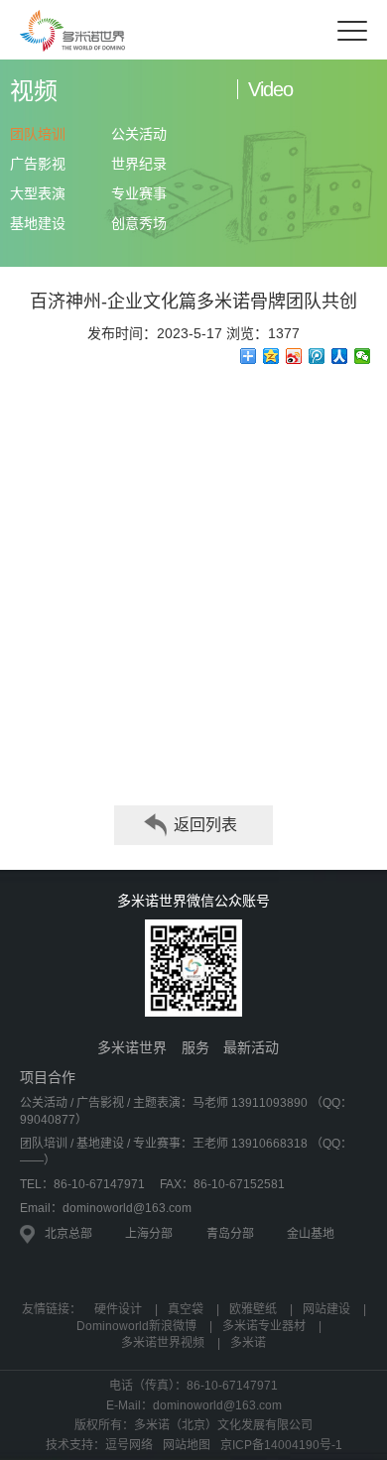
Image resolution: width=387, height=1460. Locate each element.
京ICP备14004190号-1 (281, 1445)
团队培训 (37, 134)
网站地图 (186, 1445)
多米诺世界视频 (162, 1343)
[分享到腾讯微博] (317, 356)
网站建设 (326, 1309)
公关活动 (139, 134)
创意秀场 (139, 223)
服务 (195, 1047)
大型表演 (37, 193)
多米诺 (248, 1343)
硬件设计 (118, 1309)
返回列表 (205, 824)
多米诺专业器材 (264, 1326)
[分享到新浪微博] (294, 356)
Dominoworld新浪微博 (136, 1326)
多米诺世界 (132, 1047)
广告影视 (37, 164)
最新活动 (251, 1047)
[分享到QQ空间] (271, 356)
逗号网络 (129, 1445)
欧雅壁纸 (253, 1309)
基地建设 (37, 223)
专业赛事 (139, 193)
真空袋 (185, 1309)
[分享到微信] (362, 356)
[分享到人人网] (339, 356)
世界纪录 (139, 164)
